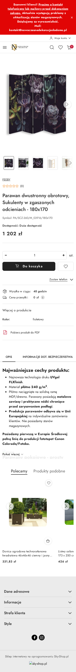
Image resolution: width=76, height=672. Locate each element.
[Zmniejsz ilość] (6, 255)
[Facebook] (34, 637)
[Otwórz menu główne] (4, 47)
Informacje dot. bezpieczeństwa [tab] (48, 357)
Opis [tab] (9, 357)
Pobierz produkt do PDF (25, 332)
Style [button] (8, 623)
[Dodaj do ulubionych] (66, 266)
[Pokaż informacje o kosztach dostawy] (43, 297)
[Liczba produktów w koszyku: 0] (69, 47)
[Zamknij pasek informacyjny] (72, 17)
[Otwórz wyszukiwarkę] (52, 47)
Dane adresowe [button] (16, 591)
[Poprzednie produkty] (10, 506)
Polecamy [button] (19, 471)
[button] (67, 104)
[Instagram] (42, 637)
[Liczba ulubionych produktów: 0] (60, 47)
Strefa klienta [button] (14, 613)
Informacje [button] (12, 602)
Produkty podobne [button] (49, 471)
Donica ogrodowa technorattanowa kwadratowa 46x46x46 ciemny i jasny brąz (26, 553)
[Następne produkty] (66, 506)
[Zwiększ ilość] (63, 255)
